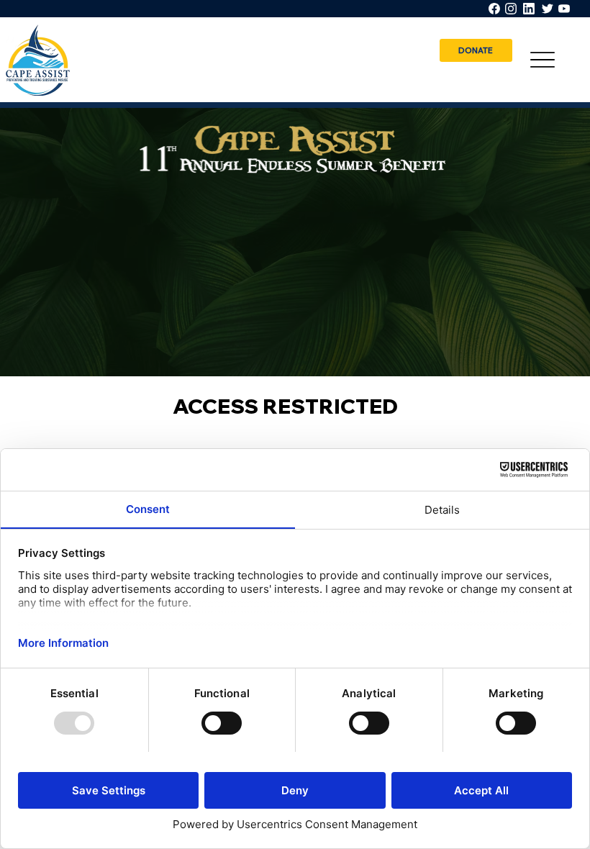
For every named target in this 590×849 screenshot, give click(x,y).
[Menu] (542, 60)
